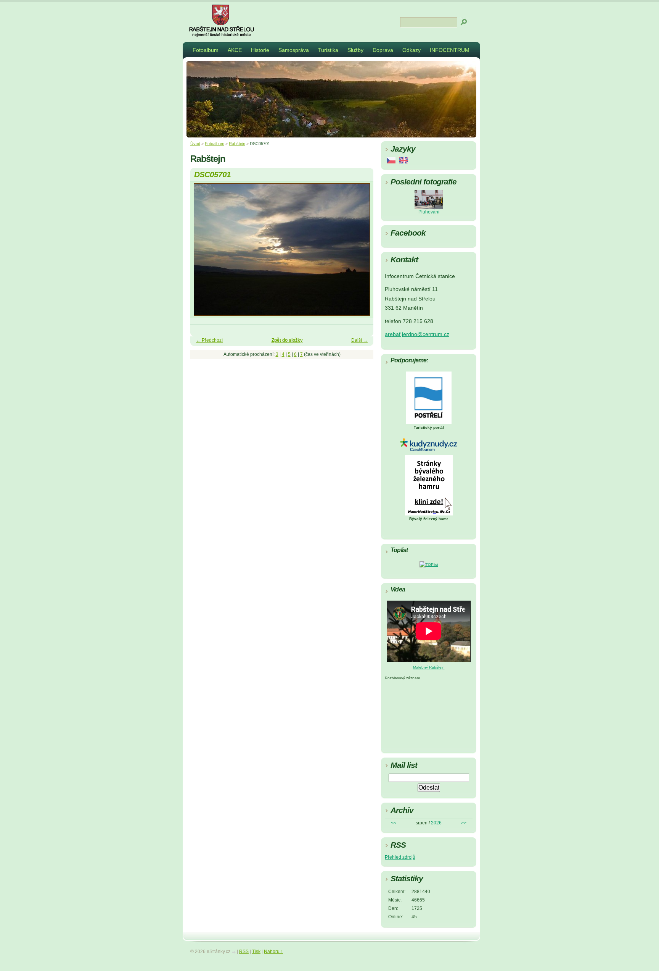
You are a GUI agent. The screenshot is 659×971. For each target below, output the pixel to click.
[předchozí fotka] (202, 253)
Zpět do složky (287, 340)
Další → (359, 340)
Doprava (383, 50)
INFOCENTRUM (449, 50)
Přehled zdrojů (400, 857)
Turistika (328, 50)
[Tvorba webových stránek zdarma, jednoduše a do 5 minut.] (234, 952)
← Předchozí (209, 340)
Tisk (256, 951)
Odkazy (411, 50)
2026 (436, 823)
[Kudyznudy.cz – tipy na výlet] (428, 450)
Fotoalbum (206, 50)
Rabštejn (237, 143)
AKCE (235, 50)
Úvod (195, 143)
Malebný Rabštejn (429, 667)
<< (393, 823)
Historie (260, 50)
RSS (244, 951)
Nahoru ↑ (273, 951)
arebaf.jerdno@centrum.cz (417, 334)
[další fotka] (361, 253)
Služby (355, 50)
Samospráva (293, 50)
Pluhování (428, 212)
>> (463, 823)
